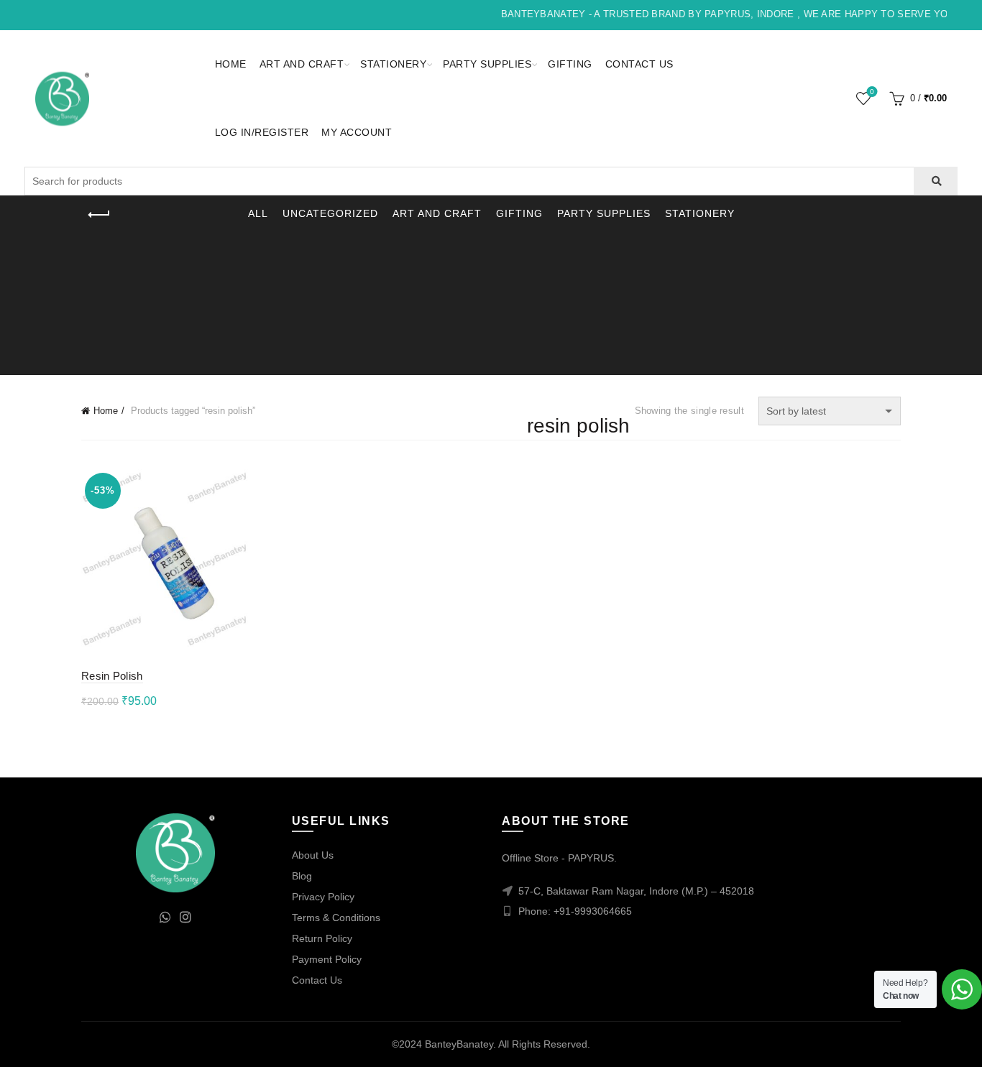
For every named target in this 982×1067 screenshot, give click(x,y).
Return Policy (322, 938)
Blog (302, 876)
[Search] (936, 181)
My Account (356, 132)
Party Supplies (487, 64)
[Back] (99, 214)
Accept (930, 1044)
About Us (313, 855)
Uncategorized (330, 213)
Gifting (570, 64)
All (258, 213)
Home (231, 64)
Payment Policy (327, 959)
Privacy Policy (323, 896)
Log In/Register (262, 132)
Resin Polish (112, 676)
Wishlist (872, 92)
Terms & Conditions (336, 917)
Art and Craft (302, 64)
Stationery (393, 64)
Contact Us (639, 64)
